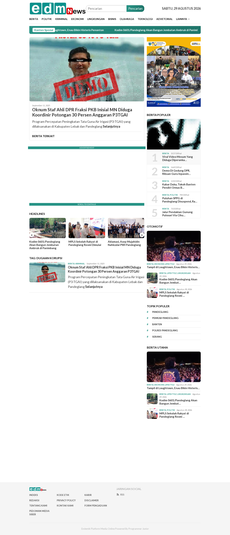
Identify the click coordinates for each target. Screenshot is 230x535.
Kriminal (80, 263)
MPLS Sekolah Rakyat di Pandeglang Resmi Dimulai (45, 243)
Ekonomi (159, 264)
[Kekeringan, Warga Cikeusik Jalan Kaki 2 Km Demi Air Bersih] (126, 228)
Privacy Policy (66, 500)
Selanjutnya (111, 126)
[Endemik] (57, 8)
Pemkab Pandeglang (165, 318)
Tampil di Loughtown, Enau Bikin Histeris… (173, 267)
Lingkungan (184, 273)
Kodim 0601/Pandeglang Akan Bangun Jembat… (178, 281)
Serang (157, 336)
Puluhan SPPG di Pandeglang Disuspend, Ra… (179, 200)
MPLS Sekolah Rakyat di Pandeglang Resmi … (174, 294)
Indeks (33, 495)
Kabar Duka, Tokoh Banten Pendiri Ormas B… (179, 186)
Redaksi (34, 500)
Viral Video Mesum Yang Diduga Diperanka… (177, 158)
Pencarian (135, 8)
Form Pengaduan (95, 505)
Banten (157, 324)
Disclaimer (91, 500)
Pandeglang (160, 311)
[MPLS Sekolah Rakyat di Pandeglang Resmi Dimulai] (47, 228)
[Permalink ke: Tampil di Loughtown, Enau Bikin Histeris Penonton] (174, 246)
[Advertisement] (115, 451)
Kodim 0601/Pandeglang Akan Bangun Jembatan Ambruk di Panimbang (142, 30)
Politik (174, 195)
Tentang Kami (38, 505)
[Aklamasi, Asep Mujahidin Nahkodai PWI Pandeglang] (86, 228)
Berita (71, 263)
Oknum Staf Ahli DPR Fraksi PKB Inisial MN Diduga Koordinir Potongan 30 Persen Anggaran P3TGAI (82, 112)
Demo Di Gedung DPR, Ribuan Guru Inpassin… (176, 172)
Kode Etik (63, 495)
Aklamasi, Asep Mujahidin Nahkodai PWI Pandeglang (85, 243)
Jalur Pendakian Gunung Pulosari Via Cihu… (177, 213)
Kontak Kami (65, 505)
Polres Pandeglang (165, 330)
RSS (122, 494)
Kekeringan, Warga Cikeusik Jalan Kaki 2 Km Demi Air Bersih (125, 245)
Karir (88, 495)
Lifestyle (169, 264)
